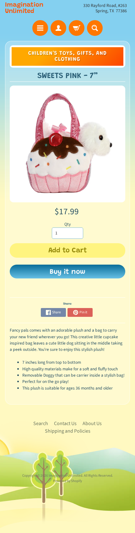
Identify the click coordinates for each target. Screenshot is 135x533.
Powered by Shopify (67, 481)
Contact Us (65, 423)
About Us (92, 423)
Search (40, 423)
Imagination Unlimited (24, 8)
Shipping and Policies (67, 431)
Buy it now (67, 272)
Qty (67, 224)
